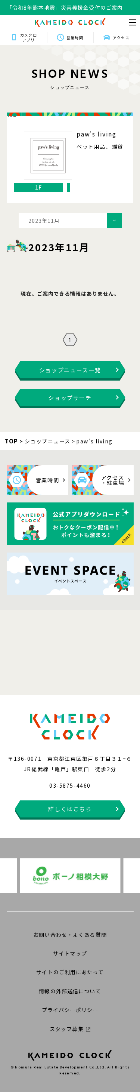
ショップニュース (48, 441)
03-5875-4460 (69, 785)
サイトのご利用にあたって (69, 972)
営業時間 (74, 37)
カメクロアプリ (28, 37)
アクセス (121, 37)
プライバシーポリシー (70, 1009)
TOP (11, 441)
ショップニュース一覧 (70, 370)
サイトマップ (70, 953)
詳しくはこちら (70, 809)
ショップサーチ (70, 398)
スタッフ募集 (67, 1029)
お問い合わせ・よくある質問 (70, 934)
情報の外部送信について (70, 991)
